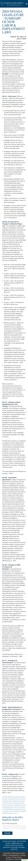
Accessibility (18, 859)
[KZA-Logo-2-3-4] (12, 4)
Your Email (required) (9, 823)
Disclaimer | (10, 859)
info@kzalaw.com (16, 843)
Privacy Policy (16, 857)
